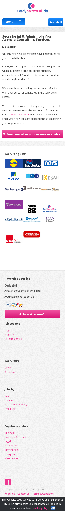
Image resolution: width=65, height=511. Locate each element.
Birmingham (12, 449)
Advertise (10, 372)
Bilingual (10, 432)
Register (9, 334)
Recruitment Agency (16, 404)
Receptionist (12, 445)
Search (55, 22)
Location (9, 400)
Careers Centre (13, 338)
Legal (8, 441)
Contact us (23, 493)
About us (10, 493)
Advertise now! (33, 314)
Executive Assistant (15, 437)
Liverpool (10, 454)
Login (8, 330)
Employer (10, 408)
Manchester (11, 458)
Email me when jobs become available (33, 134)
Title (7, 396)
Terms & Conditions (43, 493)
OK (53, 508)
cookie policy (40, 508)
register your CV (20, 114)
